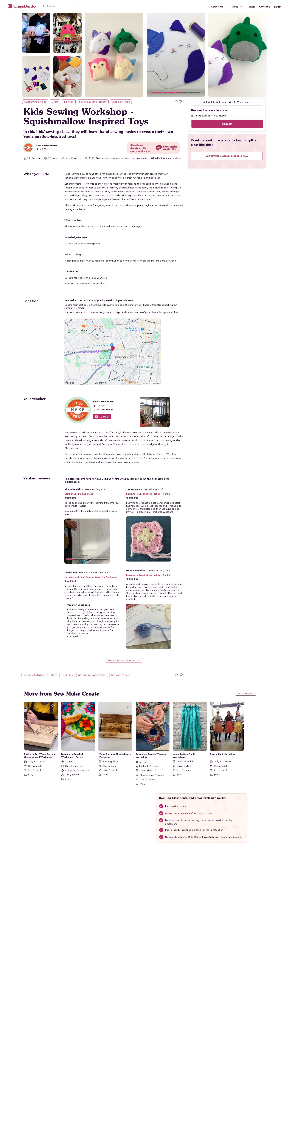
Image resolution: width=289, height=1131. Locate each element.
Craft (55, 101)
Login (277, 6)
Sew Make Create (46, 145)
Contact (264, 6)
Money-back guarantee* (179, 813)
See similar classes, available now (227, 156)
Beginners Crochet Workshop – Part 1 (148, 494)
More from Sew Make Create (61, 693)
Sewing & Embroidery (93, 101)
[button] (151, 55)
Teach (251, 6)
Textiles (69, 101)
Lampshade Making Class (78, 494)
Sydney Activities (35, 101)
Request (227, 123)
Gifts (235, 6)
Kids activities (121, 101)
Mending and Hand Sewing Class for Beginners (90, 577)
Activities (217, 6)
